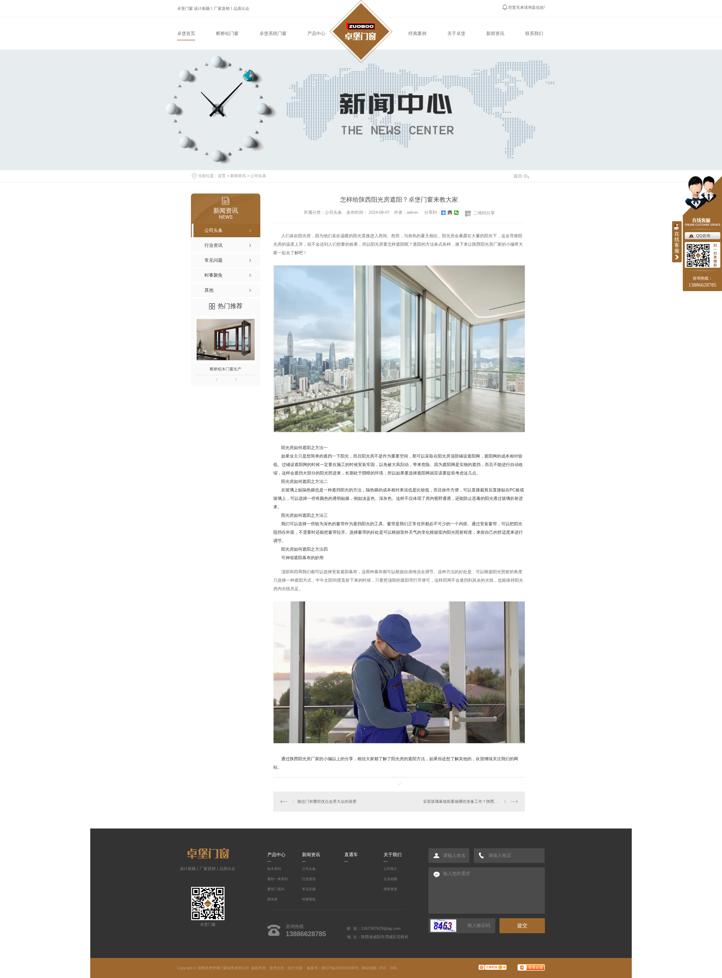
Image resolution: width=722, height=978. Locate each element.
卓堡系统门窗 (273, 33)
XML (394, 968)
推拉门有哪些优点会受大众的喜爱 (326, 801)
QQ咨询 (703, 235)
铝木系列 (274, 869)
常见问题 (309, 889)
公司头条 (258, 175)
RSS (383, 968)
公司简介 (390, 869)
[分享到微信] (456, 212)
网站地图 (369, 968)
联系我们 (534, 33)
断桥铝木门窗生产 (225, 369)
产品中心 (316, 33)
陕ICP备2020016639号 (340, 968)
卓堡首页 (186, 33)
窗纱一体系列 (277, 879)
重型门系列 (275, 889)
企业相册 (390, 879)
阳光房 (272, 899)
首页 (222, 175)
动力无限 (295, 968)
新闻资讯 (495, 33)
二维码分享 (484, 212)
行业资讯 (309, 879)
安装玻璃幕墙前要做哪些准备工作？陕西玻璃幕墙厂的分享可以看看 (470, 801)
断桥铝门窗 (227, 33)
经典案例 (417, 33)
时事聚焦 (309, 899)
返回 (518, 175)
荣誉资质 (390, 889)
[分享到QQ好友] (450, 212)
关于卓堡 (456, 33)
